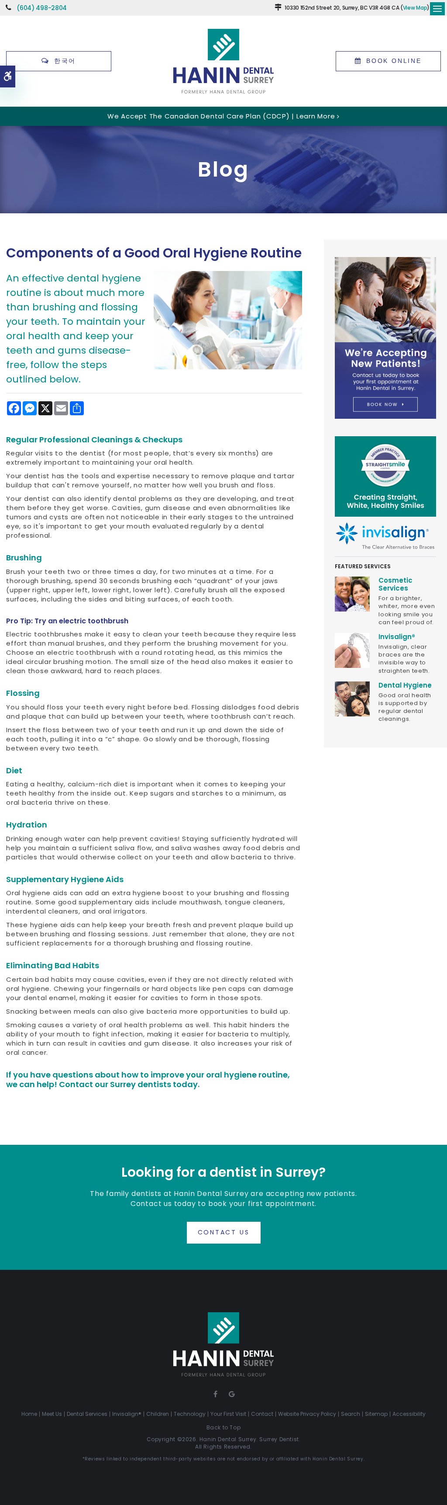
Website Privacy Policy (307, 1414)
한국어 (65, 60)
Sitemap (376, 1414)
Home (29, 1414)
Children (157, 1414)
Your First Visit (228, 1414)
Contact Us (224, 1232)
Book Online (394, 60)
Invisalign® (396, 636)
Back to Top (223, 1427)
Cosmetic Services (395, 584)
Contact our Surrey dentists (115, 1084)
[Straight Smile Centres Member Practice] (385, 476)
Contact (262, 1414)
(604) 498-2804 (42, 7)
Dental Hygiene (405, 685)
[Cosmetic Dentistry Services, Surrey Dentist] (352, 594)
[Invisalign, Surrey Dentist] (352, 650)
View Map (415, 7)
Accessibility (409, 1414)
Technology (190, 1414)
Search (350, 1414)
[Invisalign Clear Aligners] (385, 535)
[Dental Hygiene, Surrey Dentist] (352, 698)
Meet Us (52, 1414)
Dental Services (87, 1414)
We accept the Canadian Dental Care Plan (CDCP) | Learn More (221, 116)
